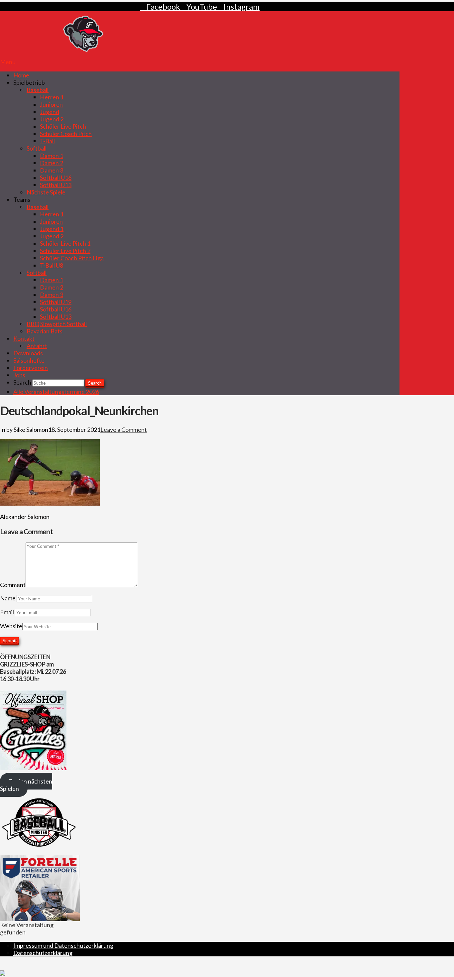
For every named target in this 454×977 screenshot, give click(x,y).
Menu (8, 61)
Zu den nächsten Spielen (26, 785)
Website (11, 626)
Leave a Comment (123, 429)
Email (7, 612)
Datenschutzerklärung (42, 952)
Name (8, 598)
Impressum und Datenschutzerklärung (63, 945)
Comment (13, 584)
